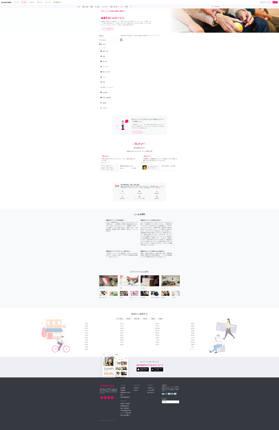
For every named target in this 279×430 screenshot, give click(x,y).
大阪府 (153, 318)
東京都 (128, 318)
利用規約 (123, 390)
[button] (263, 2)
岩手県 (86, 328)
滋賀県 (122, 344)
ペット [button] (121, 6)
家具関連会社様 (125, 406)
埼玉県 (145, 318)
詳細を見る (158, 187)
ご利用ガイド (150, 387)
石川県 (122, 326)
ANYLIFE (136, 387)
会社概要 (123, 387)
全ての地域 (120, 318)
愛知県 (122, 340)
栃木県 (86, 342)
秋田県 (86, 333)
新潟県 (86, 349)
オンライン (193, 349)
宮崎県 (192, 340)
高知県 (192, 326)
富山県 (122, 323)
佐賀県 (192, 330)
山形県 (86, 335)
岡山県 (157, 335)
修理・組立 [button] (85, 6)
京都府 (160, 318)
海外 (192, 347)
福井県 (122, 328)
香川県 (157, 344)
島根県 (157, 333)
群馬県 (86, 344)
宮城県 (86, 330)
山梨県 (122, 330)
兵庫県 (157, 323)
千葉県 (86, 347)
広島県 (157, 337)
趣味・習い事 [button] (113, 6)
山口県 (157, 340)
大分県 (192, 337)
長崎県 (192, 333)
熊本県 (192, 335)
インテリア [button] (105, 6)
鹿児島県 (192, 342)
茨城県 (86, 340)
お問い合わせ (150, 392)
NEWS (135, 390)
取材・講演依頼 (125, 408)
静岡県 (122, 337)
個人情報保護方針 (125, 397)
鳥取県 (157, 330)
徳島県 (157, 342)
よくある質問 (150, 390)
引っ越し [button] (97, 6)
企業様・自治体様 (125, 403)
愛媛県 (192, 323)
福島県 (86, 337)
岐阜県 (122, 335)
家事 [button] (92, 6)
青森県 (86, 326)
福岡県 (192, 328)
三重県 (122, 342)
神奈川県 (136, 318)
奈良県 (157, 326)
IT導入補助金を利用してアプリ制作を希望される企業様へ (126, 413)
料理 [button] (126, 6)
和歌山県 (157, 328)
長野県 (122, 333)
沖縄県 (192, 344)
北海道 (86, 323)
